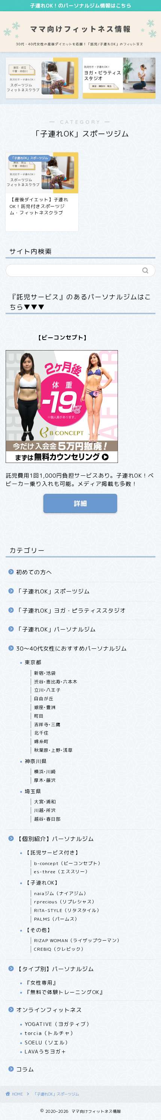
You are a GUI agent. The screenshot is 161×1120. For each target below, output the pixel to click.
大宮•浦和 (45, 801)
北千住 (41, 733)
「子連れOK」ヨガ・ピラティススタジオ (71, 611)
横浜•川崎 (45, 771)
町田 (39, 716)
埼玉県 (33, 791)
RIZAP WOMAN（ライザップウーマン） (78, 940)
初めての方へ (34, 572)
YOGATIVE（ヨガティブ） (58, 1023)
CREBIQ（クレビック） (60, 949)
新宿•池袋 (45, 673)
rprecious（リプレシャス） (65, 901)
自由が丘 (44, 698)
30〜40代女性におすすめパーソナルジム (71, 649)
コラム (25, 1069)
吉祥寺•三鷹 (47, 724)
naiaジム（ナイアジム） (61, 893)
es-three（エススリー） (62, 871)
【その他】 (39, 929)
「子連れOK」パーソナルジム (56, 629)
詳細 (80, 503)
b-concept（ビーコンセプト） (68, 863)
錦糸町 (41, 741)
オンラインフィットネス (49, 1010)
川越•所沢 (45, 810)
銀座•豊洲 (45, 707)
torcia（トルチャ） (50, 1033)
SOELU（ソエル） (47, 1042)
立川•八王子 (47, 690)
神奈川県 (36, 761)
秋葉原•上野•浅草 (53, 750)
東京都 (33, 662)
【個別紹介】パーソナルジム (55, 839)
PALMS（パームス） (56, 919)
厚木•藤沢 (45, 780)
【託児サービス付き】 (53, 852)
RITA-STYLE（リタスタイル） (67, 910)
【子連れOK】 (42, 882)
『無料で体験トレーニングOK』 (65, 992)
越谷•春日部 (47, 819)
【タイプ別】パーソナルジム (55, 969)
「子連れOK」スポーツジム (53, 591)
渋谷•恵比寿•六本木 (56, 681)
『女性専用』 (41, 982)
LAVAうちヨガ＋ (46, 1051)
